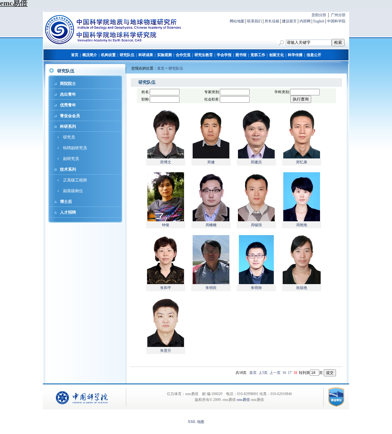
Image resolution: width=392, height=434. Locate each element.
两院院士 (68, 83)
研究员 (69, 137)
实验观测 (164, 55)
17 (290, 373)
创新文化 (276, 55)
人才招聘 (68, 212)
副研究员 (71, 158)
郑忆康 (301, 162)
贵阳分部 (318, 15)
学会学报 (224, 55)
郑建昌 (256, 162)
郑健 (211, 162)
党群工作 (258, 55)
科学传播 (295, 55)
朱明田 (211, 288)
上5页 (263, 373)
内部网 (305, 21)
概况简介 (89, 55)
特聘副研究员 (75, 148)
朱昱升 (165, 350)
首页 (74, 55)
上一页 (275, 373)
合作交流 (183, 55)
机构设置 (108, 55)
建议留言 (289, 21)
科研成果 (145, 55)
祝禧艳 (301, 288)
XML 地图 (196, 422)
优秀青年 (68, 105)
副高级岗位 (73, 190)
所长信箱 (272, 21)
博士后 (66, 201)
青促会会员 (70, 115)
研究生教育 (203, 55)
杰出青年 (68, 94)
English (318, 21)
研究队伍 (127, 55)
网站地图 (237, 21)
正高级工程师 (75, 180)
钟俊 (165, 225)
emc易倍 (243, 400)
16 (284, 373)
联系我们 (254, 21)
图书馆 (241, 55)
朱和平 (165, 288)
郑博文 (165, 162)
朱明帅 (256, 288)
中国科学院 (336, 21)
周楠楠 (211, 225)
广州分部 (338, 15)
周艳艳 (301, 225)
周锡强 (256, 225)
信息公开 (314, 55)
